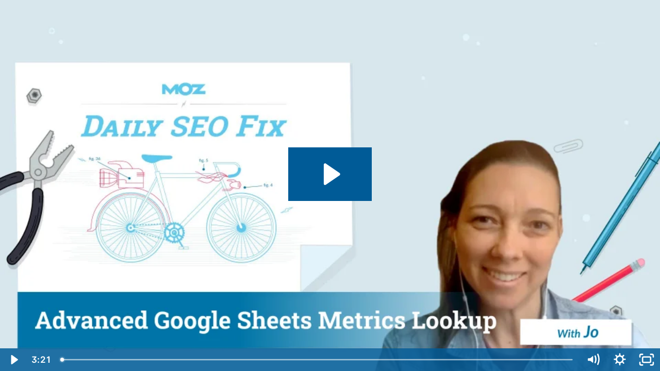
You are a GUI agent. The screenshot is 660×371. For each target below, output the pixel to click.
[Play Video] (13, 359)
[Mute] (593, 359)
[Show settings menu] (619, 359)
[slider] (317, 359)
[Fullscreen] (646, 359)
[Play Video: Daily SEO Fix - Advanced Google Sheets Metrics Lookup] (330, 174)
